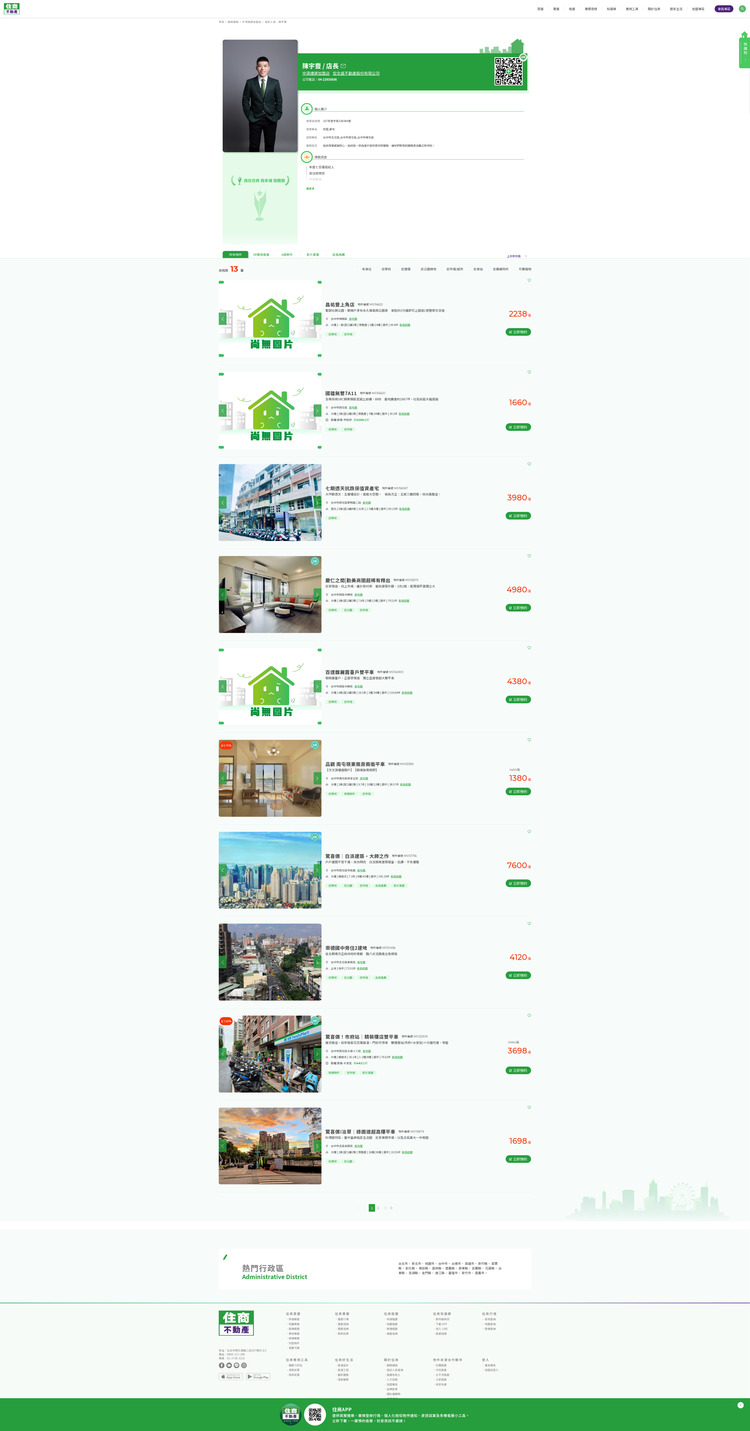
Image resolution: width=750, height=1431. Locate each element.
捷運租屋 (392, 1329)
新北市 (416, 1263)
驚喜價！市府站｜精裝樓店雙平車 (362, 1036)
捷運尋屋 (294, 1329)
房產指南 (441, 1333)
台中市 (443, 1263)
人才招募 (392, 1379)
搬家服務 (343, 1375)
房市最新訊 (442, 1319)
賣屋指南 (343, 1329)
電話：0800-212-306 (232, 1354)
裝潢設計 (343, 1365)
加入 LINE (442, 1329)
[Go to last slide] (223, 502)
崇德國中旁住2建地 (346, 947)
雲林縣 (436, 1268)
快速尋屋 (294, 1319)
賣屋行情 (343, 1319)
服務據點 (233, 22)
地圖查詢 (490, 1324)
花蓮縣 (490, 1268)
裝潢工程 (343, 1370)
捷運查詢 (490, 1329)
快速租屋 (392, 1319)
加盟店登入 (491, 1370)
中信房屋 (441, 1370)
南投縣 (423, 1268)
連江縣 (440, 1272)
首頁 (221, 22)
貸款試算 (294, 1370)
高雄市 (469, 1263)
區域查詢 (490, 1319)
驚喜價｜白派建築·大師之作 (357, 856)
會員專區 (724, 8)
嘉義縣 (450, 1268)
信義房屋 (441, 1365)
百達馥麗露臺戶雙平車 (349, 672)
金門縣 (426, 1272)
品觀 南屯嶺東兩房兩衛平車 (355, 764)
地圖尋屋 (294, 1324)
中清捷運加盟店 (251, 22)
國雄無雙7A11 (341, 393)
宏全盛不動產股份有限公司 (356, 73)
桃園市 (429, 1263)
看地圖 (352, 319)
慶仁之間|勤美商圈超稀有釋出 (357, 580)
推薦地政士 (393, 1375)
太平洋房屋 (442, 1375)
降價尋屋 (294, 1338)
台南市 (456, 1263)
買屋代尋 (294, 1348)
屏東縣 (463, 1268)
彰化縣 (410, 1268)
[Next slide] (317, 318)
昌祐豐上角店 (340, 304)
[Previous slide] (223, 318)
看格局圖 (404, 325)
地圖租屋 (392, 1324)
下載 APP (441, 1324)
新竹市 (466, 1272)
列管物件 (294, 1343)
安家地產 (441, 1384)
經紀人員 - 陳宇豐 (276, 22)
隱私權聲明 (393, 1394)
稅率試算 (343, 1333)
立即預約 (519, 331)
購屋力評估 (295, 1365)
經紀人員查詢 (395, 1370)
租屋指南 (392, 1333)
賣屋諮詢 (343, 1324)
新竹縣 (483, 1263)
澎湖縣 (413, 1272)
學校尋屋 (294, 1333)
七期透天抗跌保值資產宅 (352, 488)
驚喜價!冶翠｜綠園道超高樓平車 (360, 1131)
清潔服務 (343, 1379)
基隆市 (453, 1272)
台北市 (403, 1263)
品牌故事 (392, 1389)
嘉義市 (479, 1272)
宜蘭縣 (476, 1268)
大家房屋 (441, 1379)
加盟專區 (698, 8)
